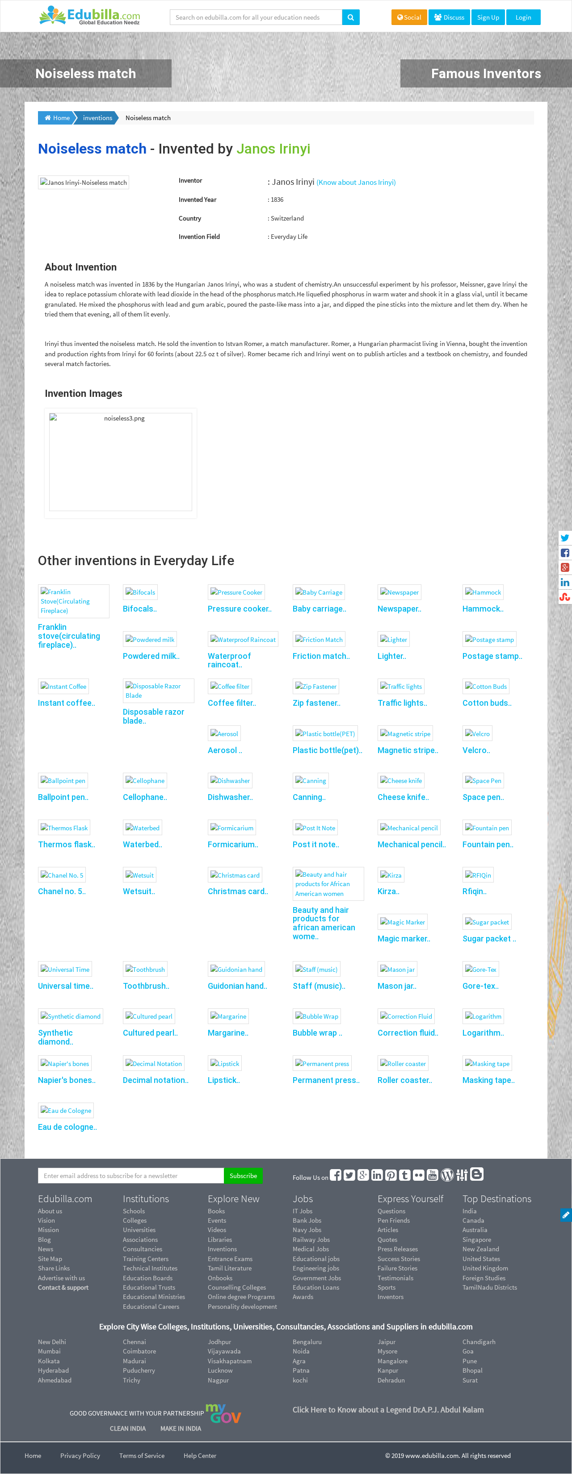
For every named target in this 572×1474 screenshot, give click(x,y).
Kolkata (49, 1361)
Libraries (220, 1239)
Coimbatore (139, 1351)
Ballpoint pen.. (63, 797)
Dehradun (391, 1380)
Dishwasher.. (230, 797)
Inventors (391, 1296)
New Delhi (52, 1341)
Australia (475, 1229)
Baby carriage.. (319, 608)
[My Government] (223, 1413)
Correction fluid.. (408, 1032)
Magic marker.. (404, 938)
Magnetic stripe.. (408, 750)
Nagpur (218, 1380)
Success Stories (399, 1258)
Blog (44, 1239)
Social (412, 17)
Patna (301, 1370)
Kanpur (388, 1370)
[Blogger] (477, 1177)
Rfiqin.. (475, 891)
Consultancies (142, 1249)
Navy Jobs (307, 1229)
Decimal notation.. (156, 1080)
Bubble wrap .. (317, 1032)
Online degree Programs (241, 1296)
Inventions (222, 1249)
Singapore (477, 1239)
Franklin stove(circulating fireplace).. (69, 636)
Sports (386, 1287)
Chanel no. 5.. (62, 891)
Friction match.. (321, 656)
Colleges (135, 1220)
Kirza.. (389, 891)
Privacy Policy (80, 1455)
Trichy (131, 1380)
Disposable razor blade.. (154, 716)
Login (523, 17)
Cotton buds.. (487, 703)
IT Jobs (302, 1211)
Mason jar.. (397, 986)
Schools (134, 1211)
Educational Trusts (149, 1287)
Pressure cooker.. (240, 608)
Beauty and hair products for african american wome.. (324, 923)
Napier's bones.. (67, 1080)
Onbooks (220, 1278)
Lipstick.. (224, 1080)
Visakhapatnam (230, 1361)
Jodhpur (219, 1341)
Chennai (134, 1341)
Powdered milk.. (151, 656)
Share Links (54, 1268)
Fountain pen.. (488, 844)
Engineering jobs (316, 1268)
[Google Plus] (364, 1177)
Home (33, 1455)
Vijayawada (224, 1351)
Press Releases (398, 1249)
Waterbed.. (142, 844)
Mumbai (49, 1351)
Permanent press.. (326, 1080)
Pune (470, 1361)
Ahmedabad (55, 1380)
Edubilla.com (65, 1198)
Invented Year (197, 199)
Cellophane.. (145, 797)
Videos (217, 1229)
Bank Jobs (307, 1220)
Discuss (453, 17)
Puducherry (139, 1370)
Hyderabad (53, 1370)
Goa (468, 1351)
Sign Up (488, 17)
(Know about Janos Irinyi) (356, 182)
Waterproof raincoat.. (229, 660)
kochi (300, 1380)
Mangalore (393, 1361)
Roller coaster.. (405, 1080)
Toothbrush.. (146, 986)
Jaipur (386, 1341)
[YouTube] (433, 1177)
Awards (303, 1296)
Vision (46, 1220)
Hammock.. (483, 608)
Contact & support (63, 1287)
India (470, 1211)
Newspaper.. (399, 608)
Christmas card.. (238, 891)
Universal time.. (65, 986)
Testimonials (395, 1278)
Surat (470, 1380)
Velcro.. (476, 750)
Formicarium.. (233, 844)
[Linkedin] (377, 1177)
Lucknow (220, 1370)
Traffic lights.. (402, 703)
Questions (391, 1211)
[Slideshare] (462, 1177)
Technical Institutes (150, 1268)
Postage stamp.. (492, 656)
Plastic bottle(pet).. (327, 750)
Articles (388, 1229)
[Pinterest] (391, 1177)
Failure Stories (397, 1268)
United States (481, 1258)
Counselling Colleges (237, 1287)
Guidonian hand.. (237, 986)
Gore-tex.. (481, 986)
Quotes (387, 1239)
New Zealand (481, 1249)
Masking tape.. (489, 1080)
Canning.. (309, 797)
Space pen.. (483, 797)
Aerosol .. (225, 750)
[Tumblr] (405, 1177)
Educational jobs (316, 1258)
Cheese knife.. (403, 797)
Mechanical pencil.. (412, 844)
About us (50, 1211)
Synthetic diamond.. (55, 1037)
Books (216, 1211)
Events (217, 1220)
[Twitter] (350, 1177)
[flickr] (419, 1177)
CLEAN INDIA (128, 1428)
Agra (299, 1361)
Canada (473, 1220)
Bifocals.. (140, 608)
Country (190, 218)
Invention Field (199, 236)
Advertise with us (61, 1278)
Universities (139, 1229)
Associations (140, 1239)
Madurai (134, 1361)
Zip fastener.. (317, 703)
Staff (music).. (319, 986)
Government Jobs (317, 1278)
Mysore (387, 1351)
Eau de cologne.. (67, 1127)
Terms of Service (141, 1455)
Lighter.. (392, 656)
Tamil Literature (230, 1268)
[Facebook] (336, 1177)
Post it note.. (316, 844)
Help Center (200, 1455)
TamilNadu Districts (490, 1287)
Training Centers (145, 1258)
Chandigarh (479, 1341)
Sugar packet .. (489, 938)
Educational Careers (151, 1306)
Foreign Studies (484, 1278)
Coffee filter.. (232, 703)
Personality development (242, 1306)
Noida (301, 1351)
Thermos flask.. (66, 844)
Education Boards (147, 1278)
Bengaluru (307, 1341)
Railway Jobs (311, 1239)
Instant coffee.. (66, 703)
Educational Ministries (154, 1296)
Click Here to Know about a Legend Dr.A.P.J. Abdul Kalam (388, 1409)
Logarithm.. (483, 1032)
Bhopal (473, 1370)
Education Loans (316, 1287)
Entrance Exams (230, 1258)
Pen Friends (394, 1220)
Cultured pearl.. (150, 1032)
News (45, 1249)
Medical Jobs (311, 1249)
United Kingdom (485, 1268)
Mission (48, 1229)
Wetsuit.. (139, 891)
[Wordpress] (448, 1177)
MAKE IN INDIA (180, 1428)
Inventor (190, 180)
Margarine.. (228, 1032)
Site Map (50, 1258)
